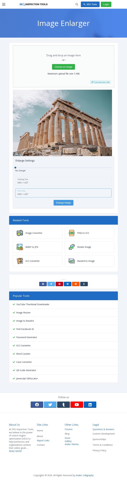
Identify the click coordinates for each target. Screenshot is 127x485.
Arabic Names (72, 444)
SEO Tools (92, 4)
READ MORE (15, 451)
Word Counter (23, 353)
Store (67, 437)
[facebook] (37, 405)
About (40, 436)
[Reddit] (76, 284)
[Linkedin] (67, 284)
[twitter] (50, 405)
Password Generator (26, 337)
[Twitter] (51, 284)
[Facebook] (43, 284)
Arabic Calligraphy (85, 475)
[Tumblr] (84, 284)
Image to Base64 (25, 320)
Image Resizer (23, 312)
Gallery (68, 441)
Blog (67, 433)
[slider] (15, 167)
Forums (68, 429)
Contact (41, 444)
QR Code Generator (26, 370)
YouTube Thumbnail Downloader (32, 304)
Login (106, 4)
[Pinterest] (59, 284)
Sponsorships (99, 439)
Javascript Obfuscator (27, 378)
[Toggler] (3, 4)
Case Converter (24, 361)
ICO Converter (23, 345)
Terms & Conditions (103, 444)
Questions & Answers (103, 429)
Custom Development (104, 433)
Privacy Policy (99, 450)
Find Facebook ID (25, 329)
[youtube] (76, 405)
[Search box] (77, 4)
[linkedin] (90, 405)
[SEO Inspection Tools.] (33, 4)
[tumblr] (63, 405)
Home (40, 430)
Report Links (43, 440)
